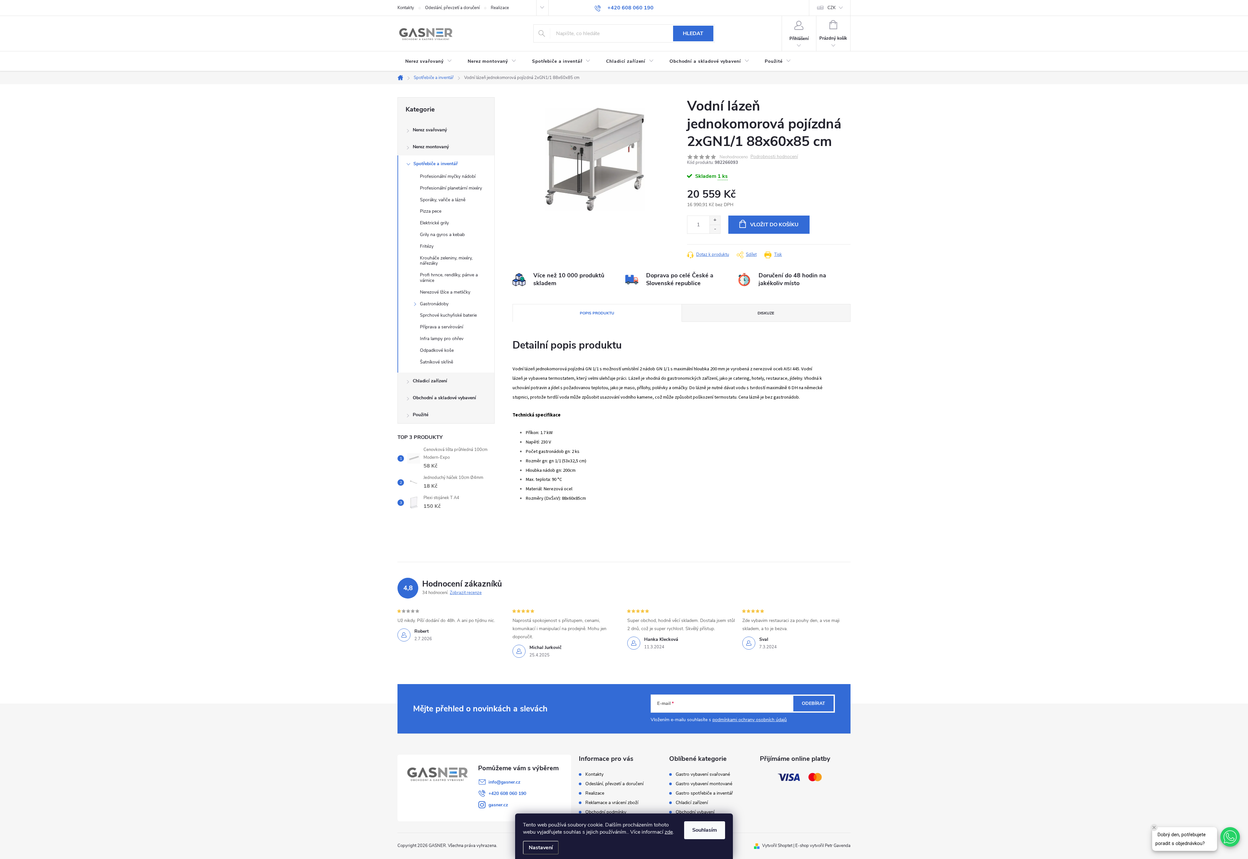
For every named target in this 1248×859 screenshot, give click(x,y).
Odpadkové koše (437, 350)
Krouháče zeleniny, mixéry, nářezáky (446, 261)
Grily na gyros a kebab (442, 234)
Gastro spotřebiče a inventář (704, 793)
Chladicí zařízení (430, 381)
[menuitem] (428, 61)
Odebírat (813, 703)
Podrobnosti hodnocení (774, 157)
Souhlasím (704, 830)
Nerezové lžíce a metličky (445, 292)
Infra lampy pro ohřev (441, 339)
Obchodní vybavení (695, 812)
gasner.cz (498, 805)
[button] (1230, 837)
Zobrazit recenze (466, 593)
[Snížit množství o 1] (714, 229)
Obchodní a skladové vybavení (444, 398)
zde (669, 832)
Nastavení (541, 847)
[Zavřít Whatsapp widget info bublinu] (1154, 827)
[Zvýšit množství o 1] (714, 220)
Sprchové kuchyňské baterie (448, 315)
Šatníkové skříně (436, 362)
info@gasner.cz (504, 782)
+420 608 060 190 (507, 793)
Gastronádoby (434, 304)
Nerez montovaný (431, 147)
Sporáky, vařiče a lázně (442, 200)
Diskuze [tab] (766, 313)
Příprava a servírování (441, 327)
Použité (420, 415)
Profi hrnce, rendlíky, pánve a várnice (449, 278)
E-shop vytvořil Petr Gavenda (823, 846)
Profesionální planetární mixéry (451, 188)
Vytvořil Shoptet (777, 846)
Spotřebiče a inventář (435, 164)
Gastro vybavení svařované (703, 774)
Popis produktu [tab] (597, 313)
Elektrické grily (434, 223)
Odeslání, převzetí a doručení (452, 8)
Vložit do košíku (774, 224)
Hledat (693, 33)
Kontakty (405, 8)
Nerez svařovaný (430, 130)
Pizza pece (430, 211)
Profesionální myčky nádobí (447, 176)
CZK (831, 8)
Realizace (500, 8)
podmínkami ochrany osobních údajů (749, 720)
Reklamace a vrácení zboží (611, 803)
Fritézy (427, 246)
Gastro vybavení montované (704, 783)
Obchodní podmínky (605, 812)
